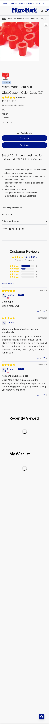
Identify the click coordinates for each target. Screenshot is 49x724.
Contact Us (39, 3)
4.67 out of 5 (30, 257)
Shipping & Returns (10, 221)
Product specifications (12, 208)
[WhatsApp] (19, 228)
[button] (9, 97)
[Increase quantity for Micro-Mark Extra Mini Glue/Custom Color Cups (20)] (11, 122)
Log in (4, 3)
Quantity (5, 117)
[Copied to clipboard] (22, 228)
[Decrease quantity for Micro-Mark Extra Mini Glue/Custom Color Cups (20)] (3, 122)
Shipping (5, 105)
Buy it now (24, 145)
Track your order (16, 3)
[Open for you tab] (41, 716)
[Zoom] (46, 24)
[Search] (42, 11)
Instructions (7, 214)
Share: (4, 229)
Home (4, 18)
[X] (13, 228)
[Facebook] (10, 228)
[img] (8, 291)
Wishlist (29, 3)
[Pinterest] (16, 228)
